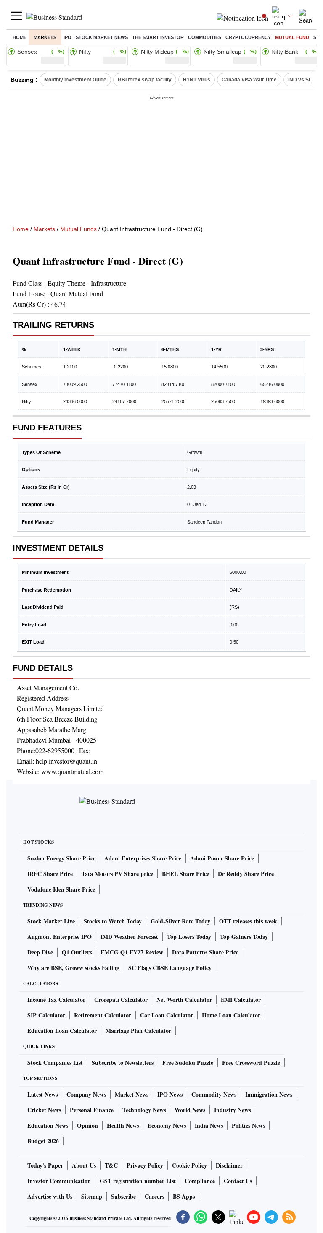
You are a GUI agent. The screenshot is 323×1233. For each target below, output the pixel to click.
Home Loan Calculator (231, 1015)
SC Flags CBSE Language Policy (170, 967)
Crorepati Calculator (121, 999)
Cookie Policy (189, 1165)
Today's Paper (45, 1165)
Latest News (42, 1094)
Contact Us (238, 1180)
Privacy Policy (145, 1165)
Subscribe (123, 1196)
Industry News (232, 1109)
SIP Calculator (46, 1015)
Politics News (248, 1125)
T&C (111, 1165)
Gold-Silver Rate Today (180, 921)
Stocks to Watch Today (113, 921)
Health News (123, 1125)
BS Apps (184, 1196)
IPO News (170, 1094)
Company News (86, 1094)
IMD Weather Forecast (129, 936)
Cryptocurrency (248, 37)
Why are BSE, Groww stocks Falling (73, 967)
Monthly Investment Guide (75, 80)
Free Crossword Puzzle (251, 1062)
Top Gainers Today (244, 936)
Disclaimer (229, 1165)
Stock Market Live (51, 921)
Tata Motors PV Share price (117, 873)
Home (19, 37)
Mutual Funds (78, 229)
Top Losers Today (189, 936)
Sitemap (91, 1196)
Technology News (144, 1109)
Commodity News (213, 1094)
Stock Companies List (55, 1062)
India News (209, 1125)
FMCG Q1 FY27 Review (132, 952)
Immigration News (268, 1094)
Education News (47, 1125)
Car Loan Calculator (166, 1015)
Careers (154, 1196)
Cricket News (44, 1109)
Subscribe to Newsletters (123, 1062)
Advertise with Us (49, 1196)
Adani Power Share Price (222, 858)
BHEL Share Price (185, 873)
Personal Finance (92, 1109)
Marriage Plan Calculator (138, 1030)
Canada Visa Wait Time (249, 80)
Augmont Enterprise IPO (59, 936)
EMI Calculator (241, 999)
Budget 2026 (43, 1141)
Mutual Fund (292, 37)
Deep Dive (40, 952)
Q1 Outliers (77, 952)
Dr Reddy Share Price (246, 873)
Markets (45, 37)
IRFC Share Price (50, 873)
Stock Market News (102, 37)
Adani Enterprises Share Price (142, 858)
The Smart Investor (158, 37)
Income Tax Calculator (56, 999)
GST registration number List (138, 1180)
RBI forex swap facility (145, 80)
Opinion (87, 1125)
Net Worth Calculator (184, 999)
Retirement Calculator (102, 1015)
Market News (131, 1094)
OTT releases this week (248, 921)
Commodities (204, 37)
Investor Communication (59, 1180)
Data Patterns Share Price (205, 952)
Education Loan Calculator (62, 1030)
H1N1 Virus (196, 80)
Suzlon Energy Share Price (61, 858)
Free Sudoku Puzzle (187, 1062)
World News (190, 1109)
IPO (67, 37)
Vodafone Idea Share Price (61, 889)
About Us (84, 1165)
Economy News (167, 1125)
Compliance (200, 1180)
